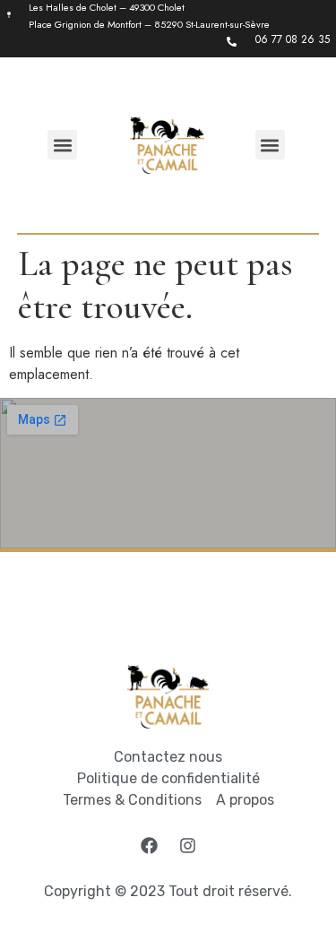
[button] (62, 145)
